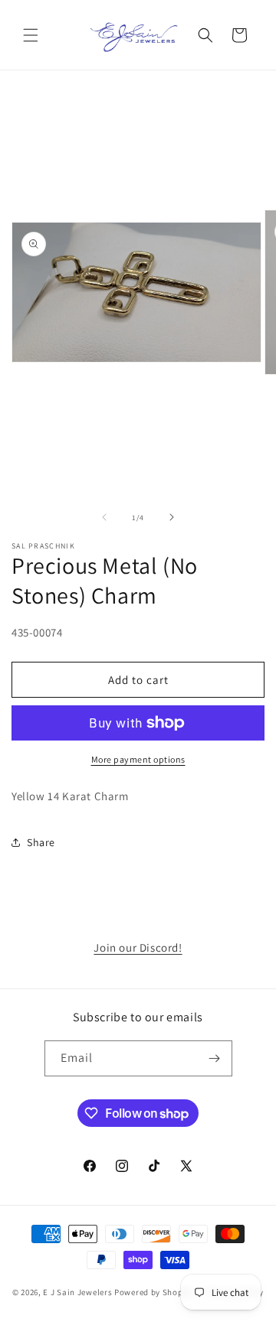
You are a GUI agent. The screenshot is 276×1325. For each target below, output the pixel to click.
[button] (31, 35)
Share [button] (41, 842)
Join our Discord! (138, 947)
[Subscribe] (215, 1058)
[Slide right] (172, 517)
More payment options (138, 759)
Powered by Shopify (153, 1292)
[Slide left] (104, 517)
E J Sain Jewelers (77, 1292)
